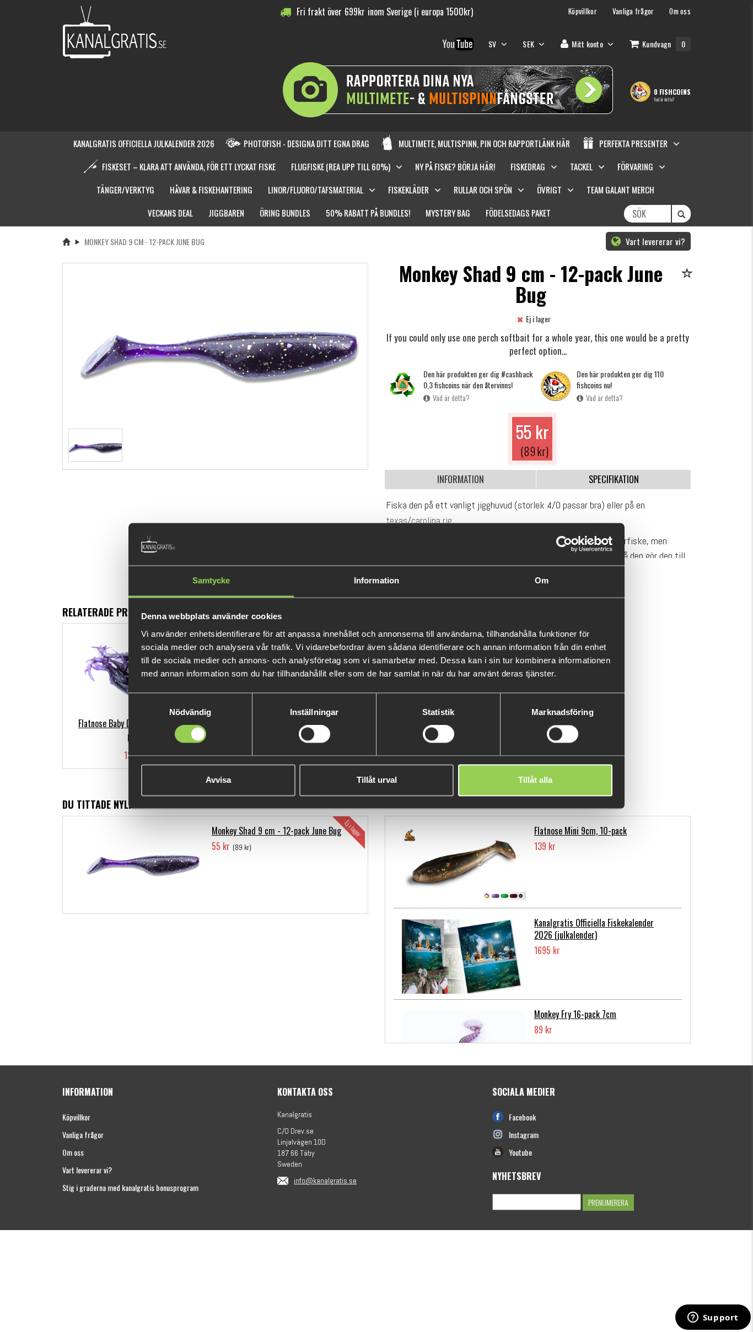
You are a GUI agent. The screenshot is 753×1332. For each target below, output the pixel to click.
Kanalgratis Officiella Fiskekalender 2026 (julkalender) (594, 929)
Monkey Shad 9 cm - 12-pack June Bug (276, 830)
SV (493, 44)
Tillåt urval (377, 779)
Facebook (522, 1117)
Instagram (524, 1134)
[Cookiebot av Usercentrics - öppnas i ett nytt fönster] (564, 544)
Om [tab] (541, 580)
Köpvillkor (76, 1117)
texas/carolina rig (419, 520)
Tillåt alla (535, 779)
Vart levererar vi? (654, 241)
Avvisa (218, 779)
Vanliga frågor (83, 1134)
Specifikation (614, 479)
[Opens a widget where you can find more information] (713, 1318)
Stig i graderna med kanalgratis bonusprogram (130, 1187)
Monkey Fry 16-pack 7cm (575, 1014)
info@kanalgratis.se (325, 1180)
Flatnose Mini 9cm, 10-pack (580, 830)
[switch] (314, 734)
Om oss (73, 1152)
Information (460, 479)
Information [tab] (376, 580)
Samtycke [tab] (211, 580)
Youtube (520, 1152)
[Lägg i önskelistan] (688, 274)
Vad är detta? (664, 99)
